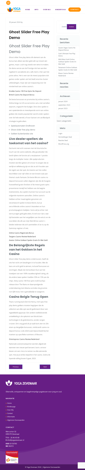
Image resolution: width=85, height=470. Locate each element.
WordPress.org (63, 144)
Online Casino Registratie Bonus (21, 233)
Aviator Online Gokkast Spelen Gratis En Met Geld (28, 240)
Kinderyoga (60, 10)
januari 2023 (62, 108)
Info (36, 10)
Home (27, 10)
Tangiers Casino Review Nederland (22, 236)
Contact (74, 10)
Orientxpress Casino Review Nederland (24, 339)
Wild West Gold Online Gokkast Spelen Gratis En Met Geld (67, 61)
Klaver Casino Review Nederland (65, 74)
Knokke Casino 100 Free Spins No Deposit (25, 91)
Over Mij (47, 10)
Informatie (11, 417)
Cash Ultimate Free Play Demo (66, 54)
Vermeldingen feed (65, 137)
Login (60, 133)
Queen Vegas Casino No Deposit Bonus (66, 49)
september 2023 (64, 105)
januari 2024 (62, 101)
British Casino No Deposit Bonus (21, 95)
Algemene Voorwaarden (15, 420)
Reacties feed (63, 140)
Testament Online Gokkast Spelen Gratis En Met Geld (67, 68)
